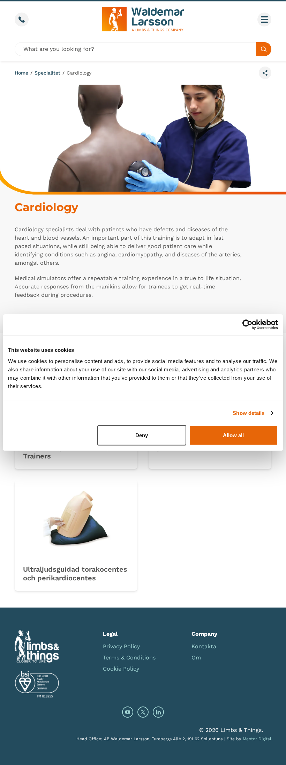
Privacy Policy (121, 646)
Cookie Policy (121, 668)
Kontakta (203, 646)
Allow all (233, 435)
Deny (141, 435)
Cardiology (79, 73)
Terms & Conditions (129, 657)
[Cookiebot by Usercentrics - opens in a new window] (247, 324)
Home (21, 73)
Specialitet (47, 73)
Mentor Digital (257, 738)
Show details (248, 413)
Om (196, 657)
